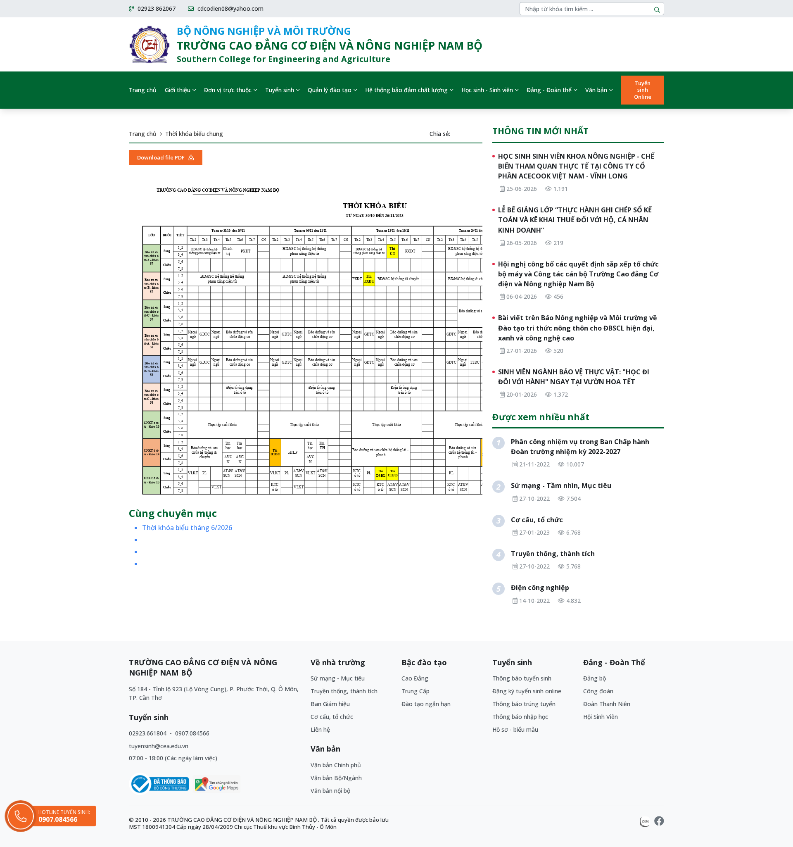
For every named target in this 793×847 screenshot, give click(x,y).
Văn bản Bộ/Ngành (336, 778)
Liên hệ (320, 729)
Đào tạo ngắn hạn (426, 704)
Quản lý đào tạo (329, 90)
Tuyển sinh (279, 90)
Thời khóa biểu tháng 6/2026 (187, 527)
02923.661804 (148, 733)
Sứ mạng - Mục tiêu (338, 678)
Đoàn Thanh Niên (606, 704)
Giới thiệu (177, 90)
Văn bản (596, 90)
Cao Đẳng (414, 678)
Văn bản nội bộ (330, 791)
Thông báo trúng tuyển (524, 704)
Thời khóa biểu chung (194, 134)
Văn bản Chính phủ (336, 765)
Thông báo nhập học (520, 717)
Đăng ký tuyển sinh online (526, 691)
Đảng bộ (594, 678)
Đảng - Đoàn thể (549, 90)
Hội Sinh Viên (600, 717)
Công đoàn (598, 691)
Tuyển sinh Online (642, 90)
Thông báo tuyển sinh (521, 678)
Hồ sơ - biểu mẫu (515, 729)
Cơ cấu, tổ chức (332, 717)
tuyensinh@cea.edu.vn (158, 746)
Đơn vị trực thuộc (228, 90)
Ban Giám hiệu (330, 704)
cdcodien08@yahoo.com (230, 8)
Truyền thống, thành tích (344, 691)
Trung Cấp (415, 691)
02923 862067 (156, 8)
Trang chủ (143, 90)
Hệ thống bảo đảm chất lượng (406, 90)
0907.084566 (192, 733)
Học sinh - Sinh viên (487, 90)
